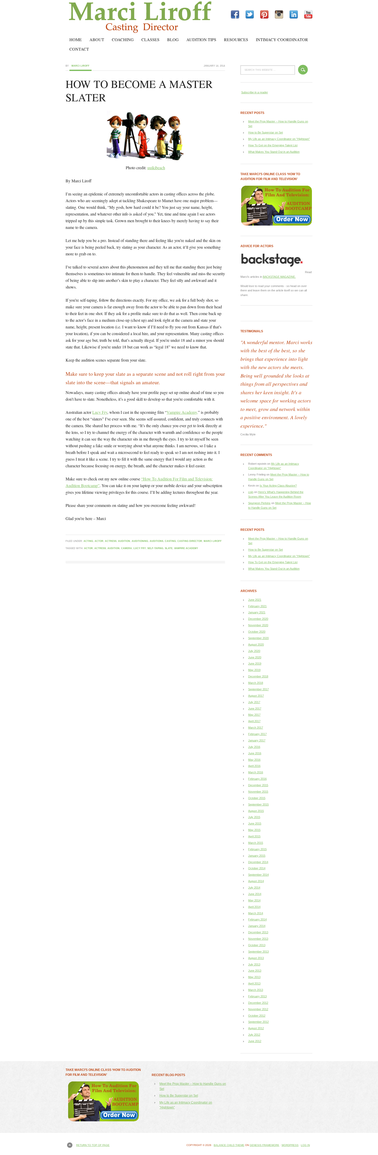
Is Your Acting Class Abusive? (278, 485)
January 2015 (256, 855)
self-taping (155, 548)
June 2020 (254, 657)
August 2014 (256, 881)
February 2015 (257, 849)
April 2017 (254, 721)
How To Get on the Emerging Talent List (273, 145)
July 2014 (254, 887)
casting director (189, 541)
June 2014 (254, 894)
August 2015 (256, 810)
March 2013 (255, 989)
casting (170, 541)
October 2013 (256, 945)
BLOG (173, 39)
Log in (305, 1145)
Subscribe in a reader (254, 92)
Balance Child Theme (229, 1145)
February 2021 (257, 606)
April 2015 (254, 836)
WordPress (290, 1145)
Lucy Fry (99, 412)
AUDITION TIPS (201, 39)
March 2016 (255, 772)
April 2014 (254, 906)
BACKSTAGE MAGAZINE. (279, 276)
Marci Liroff (111, 17)
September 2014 (258, 874)
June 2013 (254, 970)
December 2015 (258, 785)
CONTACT (79, 49)
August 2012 (256, 1028)
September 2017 (258, 689)
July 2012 (254, 1034)
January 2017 (256, 740)
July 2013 (254, 964)
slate (169, 548)
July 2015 (254, 817)
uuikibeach (156, 167)
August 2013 (256, 958)
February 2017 (257, 734)
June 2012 (254, 1041)
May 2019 (254, 669)
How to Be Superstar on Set (265, 132)
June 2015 (254, 823)
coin (250, 492)
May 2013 (254, 977)
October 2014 (256, 868)
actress (110, 541)
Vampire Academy (186, 548)
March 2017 (255, 727)
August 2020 (256, 644)
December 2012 (258, 1002)
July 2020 (254, 650)
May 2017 (254, 714)
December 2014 (258, 862)
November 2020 (258, 625)
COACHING (123, 39)
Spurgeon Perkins (259, 503)
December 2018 (258, 676)
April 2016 (254, 765)
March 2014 (255, 913)
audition (124, 541)
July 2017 (254, 702)
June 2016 (254, 753)
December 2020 (258, 618)
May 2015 (254, 829)
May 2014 (254, 900)
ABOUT (96, 39)
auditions (156, 541)
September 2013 (258, 951)
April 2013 (254, 983)
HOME (75, 39)
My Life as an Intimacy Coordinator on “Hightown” (279, 138)
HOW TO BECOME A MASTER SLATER (139, 91)
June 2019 (254, 663)
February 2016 (257, 778)
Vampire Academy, (182, 412)
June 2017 (254, 708)
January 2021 (256, 612)
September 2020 (258, 638)
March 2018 (255, 682)
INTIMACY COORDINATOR (282, 39)
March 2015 (255, 842)
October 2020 (256, 631)
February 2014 (257, 919)
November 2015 (258, 791)
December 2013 (258, 932)
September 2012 (258, 1021)
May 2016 (254, 759)
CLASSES (150, 39)
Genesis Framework (264, 1145)
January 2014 (256, 925)
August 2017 (256, 695)
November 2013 (258, 938)
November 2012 (258, 1009)
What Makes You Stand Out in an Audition (274, 151)
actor (99, 541)
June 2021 (254, 599)
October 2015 (256, 798)
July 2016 (254, 746)
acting (88, 541)
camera (126, 548)
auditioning (140, 541)
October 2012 (256, 1015)
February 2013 (257, 996)
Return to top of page (93, 1145)
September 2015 (258, 804)
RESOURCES (236, 39)
